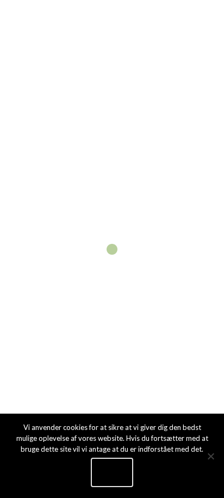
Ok (112, 472)
